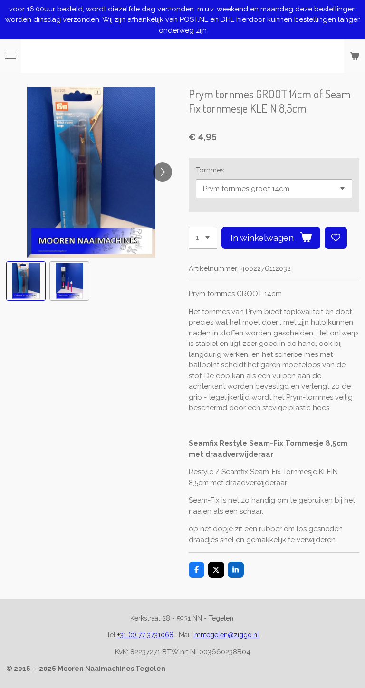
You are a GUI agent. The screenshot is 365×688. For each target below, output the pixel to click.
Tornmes (210, 170)
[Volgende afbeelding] (162, 172)
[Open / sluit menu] (10, 56)
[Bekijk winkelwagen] (354, 56)
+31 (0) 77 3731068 (145, 635)
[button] (26, 281)
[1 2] (203, 238)
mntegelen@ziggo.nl (226, 635)
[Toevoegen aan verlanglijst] (336, 238)
